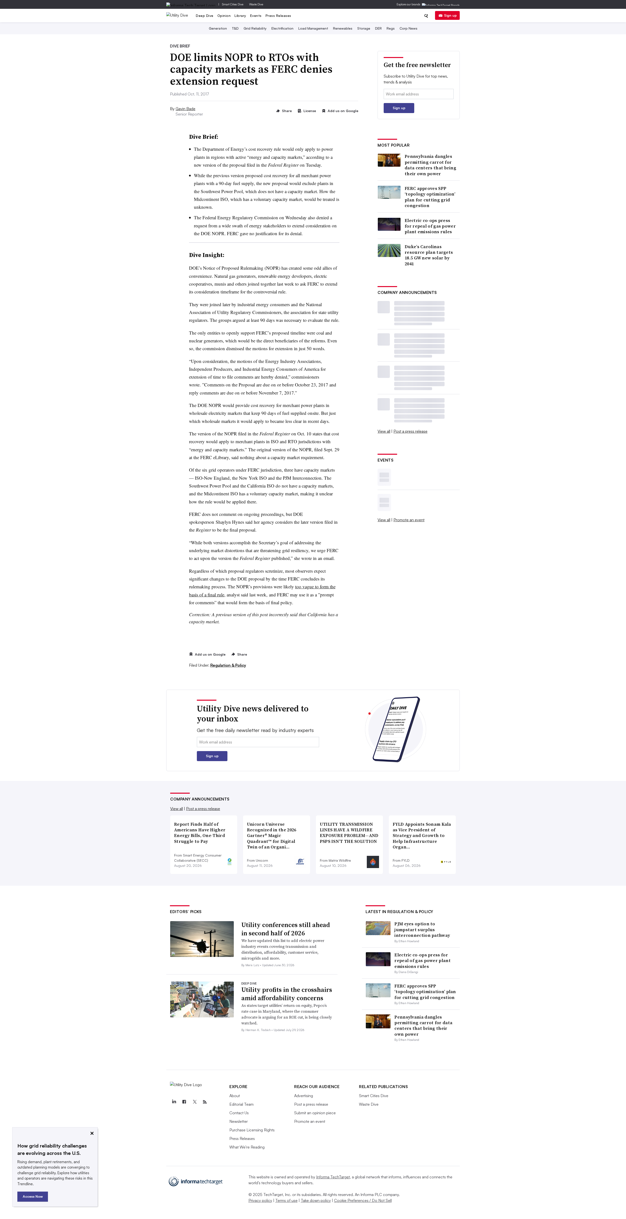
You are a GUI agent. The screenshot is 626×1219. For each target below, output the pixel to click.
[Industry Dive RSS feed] (205, 1102)
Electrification (282, 28)
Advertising (303, 1095)
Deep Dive (204, 15)
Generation (218, 28)
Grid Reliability (255, 28)
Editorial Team (241, 1104)
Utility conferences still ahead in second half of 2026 (285, 929)
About (234, 1095)
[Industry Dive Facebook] (184, 1102)
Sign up (450, 15)
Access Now (33, 1196)
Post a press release (410, 431)
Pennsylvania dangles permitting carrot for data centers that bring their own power (430, 164)
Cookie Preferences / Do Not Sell (363, 1200)
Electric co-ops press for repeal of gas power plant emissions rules (430, 226)
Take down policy (316, 1200)
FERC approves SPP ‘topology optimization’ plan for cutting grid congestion (430, 197)
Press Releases (278, 15)
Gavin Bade (185, 108)
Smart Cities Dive (232, 4)
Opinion (224, 15)
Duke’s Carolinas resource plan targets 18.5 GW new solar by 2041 (429, 255)
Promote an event (409, 519)
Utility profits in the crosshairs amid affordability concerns (286, 993)
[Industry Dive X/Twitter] (194, 1102)
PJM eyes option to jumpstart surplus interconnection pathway (422, 929)
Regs (391, 28)
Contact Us (239, 1112)
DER (378, 28)
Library (240, 15)
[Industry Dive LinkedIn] (174, 1102)
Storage (363, 28)
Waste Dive (256, 4)
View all (384, 431)
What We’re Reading (247, 1147)
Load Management (313, 28)
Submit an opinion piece (315, 1112)
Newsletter (238, 1121)
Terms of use (286, 1200)
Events (256, 15)
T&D (235, 28)
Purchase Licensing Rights (252, 1129)
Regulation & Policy (228, 665)
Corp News (408, 28)
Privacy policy (260, 1200)
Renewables (342, 28)
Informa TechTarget (333, 1176)
